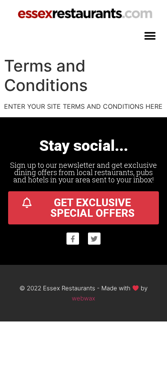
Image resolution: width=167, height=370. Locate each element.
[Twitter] (94, 239)
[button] (150, 36)
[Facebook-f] (72, 239)
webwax (83, 298)
